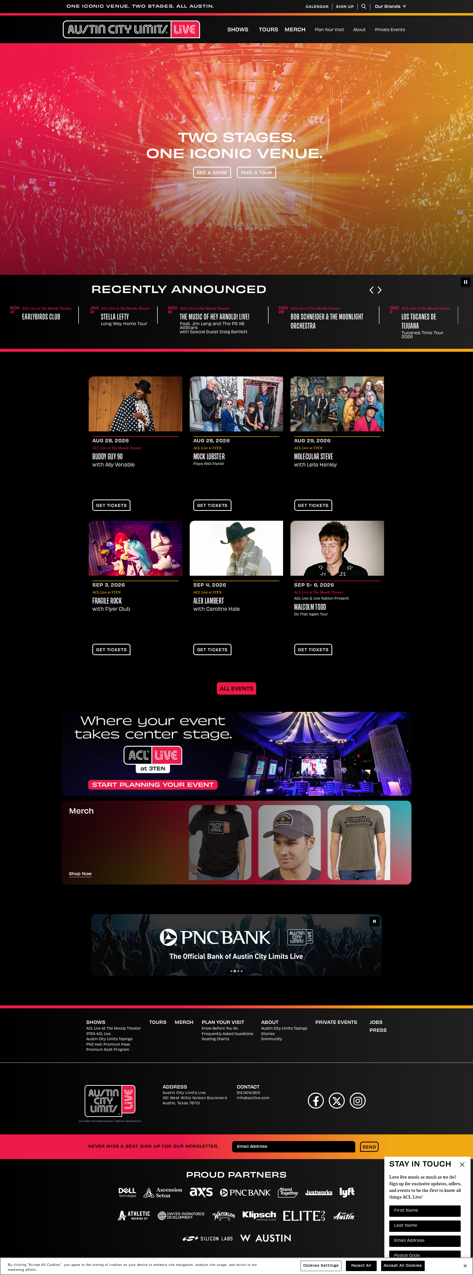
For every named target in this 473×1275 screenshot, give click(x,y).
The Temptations (420, 317)
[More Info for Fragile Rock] (135, 548)
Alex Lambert (208, 602)
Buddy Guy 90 (107, 457)
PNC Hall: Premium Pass (108, 1045)
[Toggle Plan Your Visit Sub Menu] (346, 29)
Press (378, 1031)
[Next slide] (379, 290)
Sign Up (345, 7)
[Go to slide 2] (235, 971)
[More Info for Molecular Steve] (337, 403)
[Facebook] (316, 1100)
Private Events (390, 30)
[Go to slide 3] (238, 971)
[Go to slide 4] (242, 971)
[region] (236, 1266)
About (359, 30)
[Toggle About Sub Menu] (368, 29)
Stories (267, 1034)
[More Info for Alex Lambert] (236, 548)
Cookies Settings (321, 1265)
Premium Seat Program (107, 1050)
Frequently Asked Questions (227, 1034)
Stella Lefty (36, 317)
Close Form (462, 1135)
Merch (299, 30)
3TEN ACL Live (98, 1034)
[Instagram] (358, 1100)
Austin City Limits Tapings (109, 1039)
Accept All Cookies (403, 1265)
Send (369, 1147)
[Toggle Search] (364, 6)
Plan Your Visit (329, 30)
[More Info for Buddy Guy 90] (135, 403)
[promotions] (236, 754)
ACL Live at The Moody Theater (113, 1029)
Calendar (317, 7)
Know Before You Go (220, 1029)
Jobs (376, 1023)
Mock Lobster (209, 457)
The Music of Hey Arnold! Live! (136, 317)
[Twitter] (337, 1100)
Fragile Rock (107, 602)
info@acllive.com (253, 1098)
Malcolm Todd (310, 608)
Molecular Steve (313, 457)
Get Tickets (111, 506)
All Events (236, 689)
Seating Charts (215, 1039)
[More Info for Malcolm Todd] (337, 548)
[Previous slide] (371, 290)
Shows (237, 30)
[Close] (465, 1265)
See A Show (212, 173)
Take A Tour (256, 173)
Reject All (361, 1265)
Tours (268, 30)
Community (271, 1039)
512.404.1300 (248, 1093)
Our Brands (388, 7)
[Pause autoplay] (466, 282)
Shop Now (80, 874)
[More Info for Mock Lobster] (236, 403)
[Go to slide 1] (231, 971)
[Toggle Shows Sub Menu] (254, 29)
